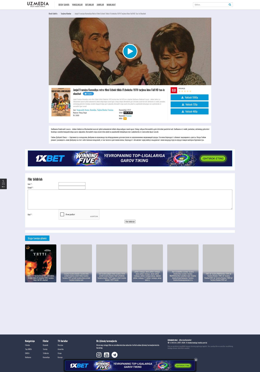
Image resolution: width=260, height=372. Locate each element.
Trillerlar (46, 353)
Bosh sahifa (63, 4)
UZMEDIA (173, 342)
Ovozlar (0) (181, 88)
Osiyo (59, 353)
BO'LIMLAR (89, 4)
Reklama (28, 357)
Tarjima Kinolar (66, 13)
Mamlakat (111, 4)
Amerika (61, 349)
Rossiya (60, 345)
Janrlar (100, 4)
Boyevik (45, 345)
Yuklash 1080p (191, 97)
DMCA (27, 353)
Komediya (93, 110)
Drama (87, 110)
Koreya (60, 357)
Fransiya (110, 110)
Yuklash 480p (191, 111)
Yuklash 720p (191, 104)
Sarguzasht (80, 110)
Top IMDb (28, 349)
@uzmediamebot (185, 339)
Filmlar (27, 345)
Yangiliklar (77, 4)
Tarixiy (45, 349)
